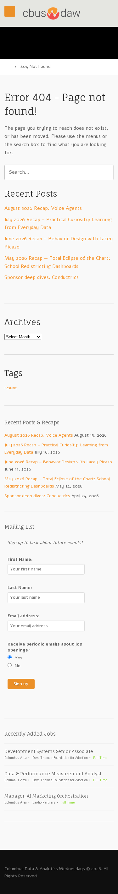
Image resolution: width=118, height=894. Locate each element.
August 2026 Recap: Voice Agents (43, 208)
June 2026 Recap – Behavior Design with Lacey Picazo (58, 462)
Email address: (24, 616)
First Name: (20, 559)
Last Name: (20, 588)
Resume (10, 388)
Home (7, 67)
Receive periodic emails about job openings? (45, 647)
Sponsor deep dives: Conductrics (41, 277)
